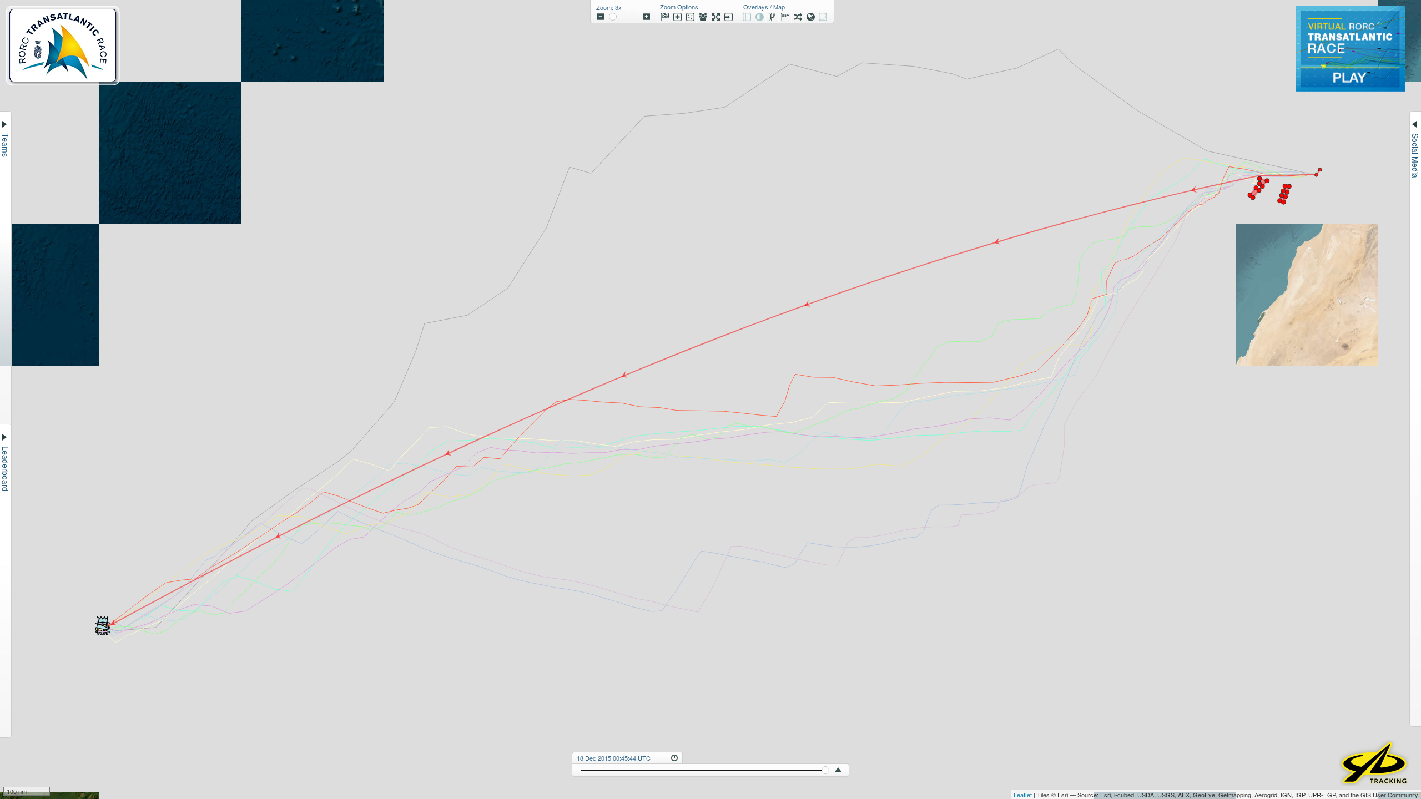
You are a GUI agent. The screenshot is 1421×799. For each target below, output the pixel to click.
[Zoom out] (600, 16)
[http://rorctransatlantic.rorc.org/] (63, 81)
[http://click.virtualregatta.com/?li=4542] (1350, 88)
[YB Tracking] (1374, 782)
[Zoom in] (646, 16)
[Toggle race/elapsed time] (674, 757)
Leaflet (1023, 794)
